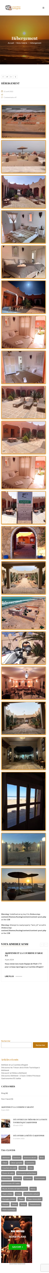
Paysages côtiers (8, 1199)
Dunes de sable (8, 1173)
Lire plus (9, 976)
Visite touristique (8, 1209)
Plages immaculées (34, 1199)
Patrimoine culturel (31, 1194)
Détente (17, 1178)
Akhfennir (6, 1157)
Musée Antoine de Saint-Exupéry (14, 1189)
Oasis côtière (7, 1194)
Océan (18, 1194)
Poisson (5, 1204)
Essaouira (28, 1178)
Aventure (16, 1157)
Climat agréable (16, 1163)
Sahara (14, 1204)
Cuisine (22, 1168)
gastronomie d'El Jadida (11, 1183)
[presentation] (42, 944)
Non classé (5, 1099)
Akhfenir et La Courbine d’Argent (24, 954)
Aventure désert (30, 1157)
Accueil (11, 43)
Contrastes (30, 1163)
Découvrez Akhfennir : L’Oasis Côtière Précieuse (20, 1075)
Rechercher (5, 1041)
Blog (3, 1093)
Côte (31, 1168)
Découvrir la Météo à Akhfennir (14, 1073)
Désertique (6, 1178)
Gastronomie (40, 1178)
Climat (4, 1163)
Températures (34, 1204)
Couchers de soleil (9, 1168)
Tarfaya (23, 1204)
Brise (42, 1157)
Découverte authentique (26, 1173)
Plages (21, 1199)
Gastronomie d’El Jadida (11, 1078)
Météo (33, 1189)
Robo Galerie (21, 43)
